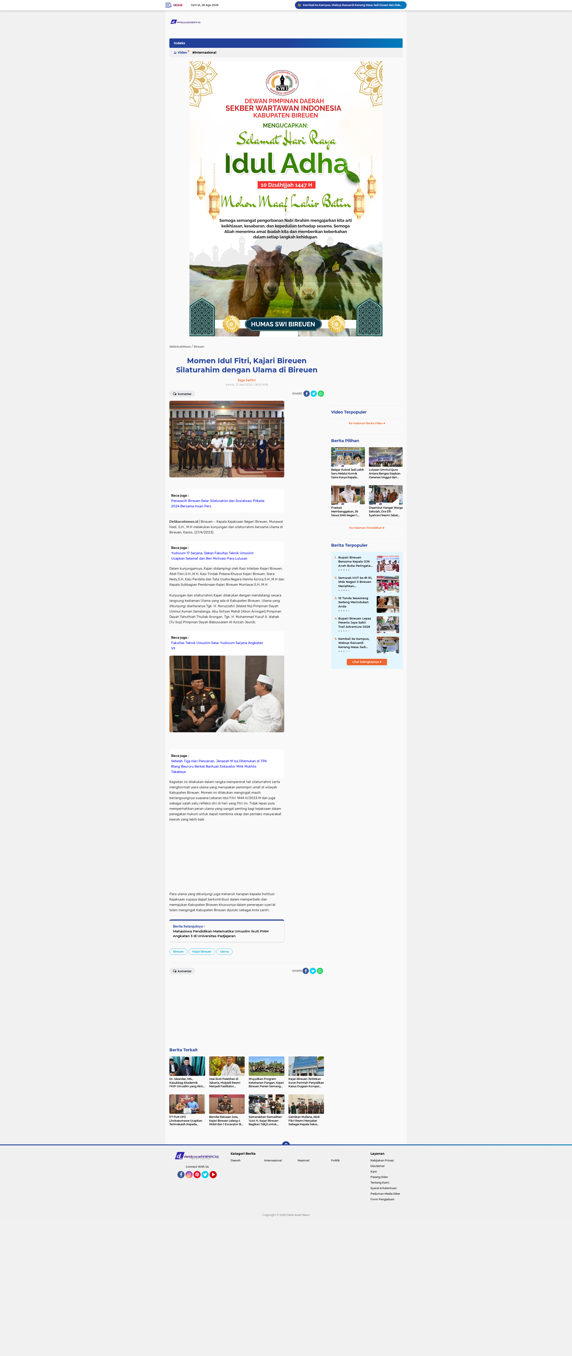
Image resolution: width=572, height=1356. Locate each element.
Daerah (235, 1160)
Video (182, 52)
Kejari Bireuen (201, 951)
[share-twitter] (314, 393)
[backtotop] (286, 1145)
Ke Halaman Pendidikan (366, 527)
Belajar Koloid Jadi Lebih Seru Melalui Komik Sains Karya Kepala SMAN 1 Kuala (347, 473)
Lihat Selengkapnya (366, 661)
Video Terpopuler (349, 412)
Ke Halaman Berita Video (366, 423)
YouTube (216, 1180)
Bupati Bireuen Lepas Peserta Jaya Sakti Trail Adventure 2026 (354, 622)
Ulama (224, 951)
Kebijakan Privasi (382, 1160)
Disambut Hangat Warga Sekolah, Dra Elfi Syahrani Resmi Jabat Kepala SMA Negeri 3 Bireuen (386, 511)
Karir (373, 1171)
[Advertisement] (306, 468)
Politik (335, 1160)
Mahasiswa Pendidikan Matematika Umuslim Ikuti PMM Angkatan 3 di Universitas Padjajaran (221, 933)
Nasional (303, 1160)
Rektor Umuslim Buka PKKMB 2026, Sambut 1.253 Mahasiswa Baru (348, 5)
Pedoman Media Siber (385, 1193)
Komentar (184, 394)
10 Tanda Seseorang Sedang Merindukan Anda (353, 602)
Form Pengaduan (382, 1199)
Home (178, 5)
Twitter (207, 1180)
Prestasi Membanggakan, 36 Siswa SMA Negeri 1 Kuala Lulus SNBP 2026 (347, 511)
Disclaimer (377, 1166)
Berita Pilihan (345, 440)
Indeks (179, 43)
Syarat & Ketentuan (383, 1188)
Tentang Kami (379, 1182)
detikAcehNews (180, 346)
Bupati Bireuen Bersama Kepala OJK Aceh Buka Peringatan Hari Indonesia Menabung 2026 (355, 562)
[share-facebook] (306, 393)
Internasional (205, 52)
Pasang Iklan (379, 1177)
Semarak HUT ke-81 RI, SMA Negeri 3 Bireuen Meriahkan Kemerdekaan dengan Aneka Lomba (355, 582)
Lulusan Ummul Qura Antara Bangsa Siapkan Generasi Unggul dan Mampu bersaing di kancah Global (384, 473)
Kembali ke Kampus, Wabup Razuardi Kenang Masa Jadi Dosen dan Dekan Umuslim (353, 643)
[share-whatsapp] (321, 393)
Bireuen (178, 951)
